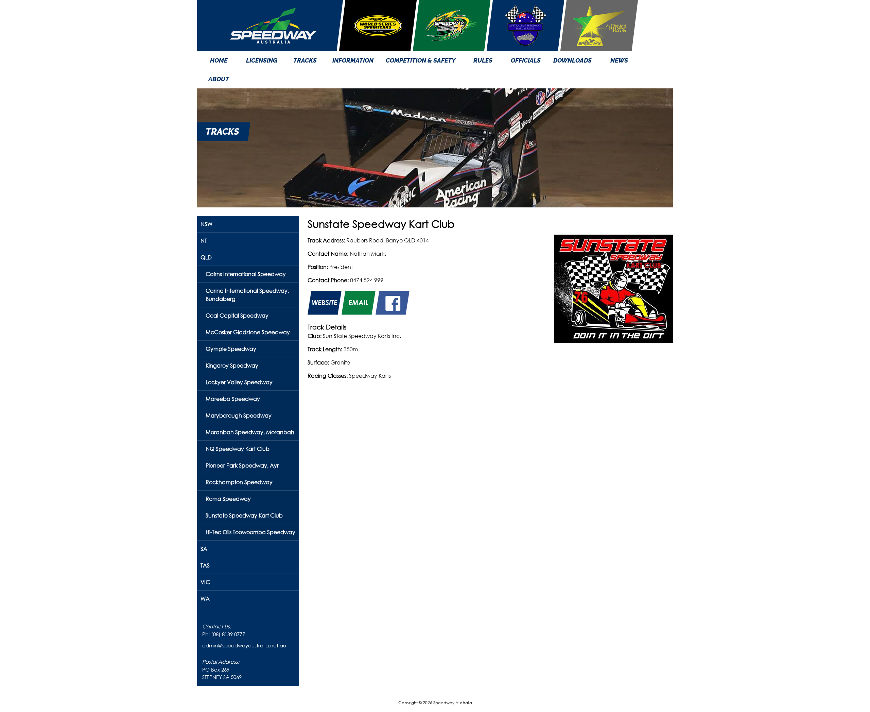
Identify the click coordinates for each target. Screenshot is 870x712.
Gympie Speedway (231, 348)
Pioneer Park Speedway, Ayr (242, 465)
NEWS (619, 60)
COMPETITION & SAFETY (420, 60)
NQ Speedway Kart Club (237, 448)
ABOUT (218, 79)
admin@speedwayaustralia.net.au (244, 645)
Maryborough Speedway (239, 415)
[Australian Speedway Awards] (599, 25)
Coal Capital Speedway (237, 315)
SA (204, 548)
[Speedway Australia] (273, 25)
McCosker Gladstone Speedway (248, 332)
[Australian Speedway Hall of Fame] (525, 25)
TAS (205, 565)
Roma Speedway (228, 498)
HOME (218, 60)
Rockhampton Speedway (239, 482)
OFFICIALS (526, 60)
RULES (482, 60)
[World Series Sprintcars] (378, 25)
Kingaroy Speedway (232, 365)
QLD (206, 257)
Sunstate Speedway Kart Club (244, 515)
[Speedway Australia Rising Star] (451, 25)
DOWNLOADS (572, 60)
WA (205, 598)
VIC (205, 582)
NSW (206, 223)
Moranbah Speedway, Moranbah (250, 432)
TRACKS (305, 60)
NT (204, 240)
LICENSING (261, 60)
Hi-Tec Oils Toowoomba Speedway (250, 532)
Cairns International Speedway (246, 273)
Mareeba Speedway (233, 398)
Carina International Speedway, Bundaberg (247, 294)
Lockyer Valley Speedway (239, 382)
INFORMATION (352, 60)
